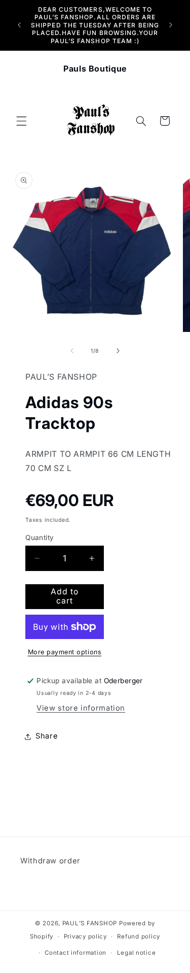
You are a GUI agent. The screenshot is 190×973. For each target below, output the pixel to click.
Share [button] (46, 736)
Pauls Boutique (95, 68)
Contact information (75, 952)
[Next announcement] (171, 25)
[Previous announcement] (19, 25)
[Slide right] (118, 351)
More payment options (65, 652)
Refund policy (138, 936)
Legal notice (136, 952)
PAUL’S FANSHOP (89, 923)
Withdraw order (50, 860)
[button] (21, 120)
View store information (80, 708)
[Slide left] (72, 351)
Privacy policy (85, 936)
